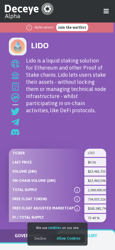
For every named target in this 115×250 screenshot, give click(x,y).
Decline (40, 238)
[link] (77, 190)
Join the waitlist (72, 27)
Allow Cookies (68, 238)
